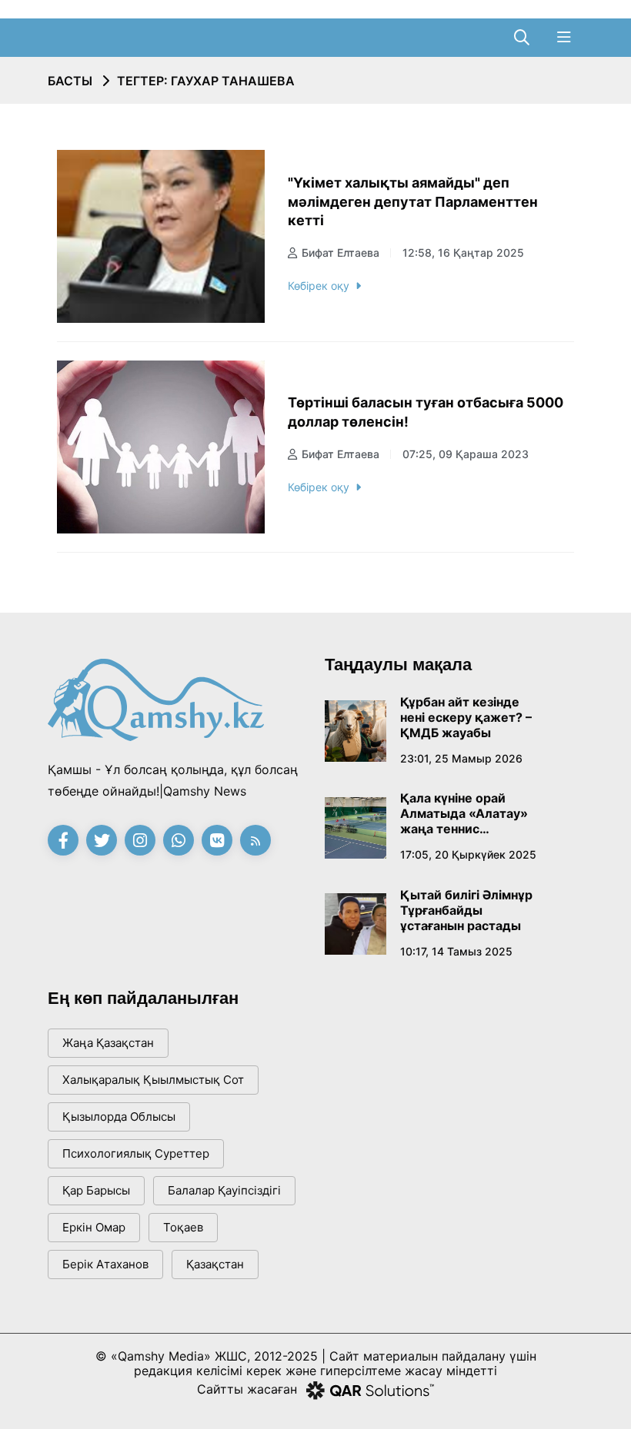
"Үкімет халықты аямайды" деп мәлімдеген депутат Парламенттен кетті (413, 201)
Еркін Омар (93, 1227)
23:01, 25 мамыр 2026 (461, 758)
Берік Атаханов (105, 1264)
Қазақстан (215, 1264)
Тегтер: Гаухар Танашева (206, 80)
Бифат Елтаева (340, 252)
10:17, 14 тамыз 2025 (456, 951)
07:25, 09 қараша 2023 (465, 453)
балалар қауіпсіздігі (224, 1190)
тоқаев (183, 1227)
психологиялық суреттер (135, 1153)
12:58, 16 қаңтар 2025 (463, 252)
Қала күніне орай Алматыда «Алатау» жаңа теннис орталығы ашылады (464, 813)
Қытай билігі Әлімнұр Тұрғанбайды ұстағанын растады (466, 910)
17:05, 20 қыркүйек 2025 (468, 854)
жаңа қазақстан (108, 1042)
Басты (70, 80)
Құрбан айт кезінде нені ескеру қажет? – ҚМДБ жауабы (466, 717)
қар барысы (96, 1190)
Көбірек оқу (318, 285)
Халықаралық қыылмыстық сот (153, 1079)
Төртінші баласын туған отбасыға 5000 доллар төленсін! (425, 412)
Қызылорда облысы (118, 1116)
